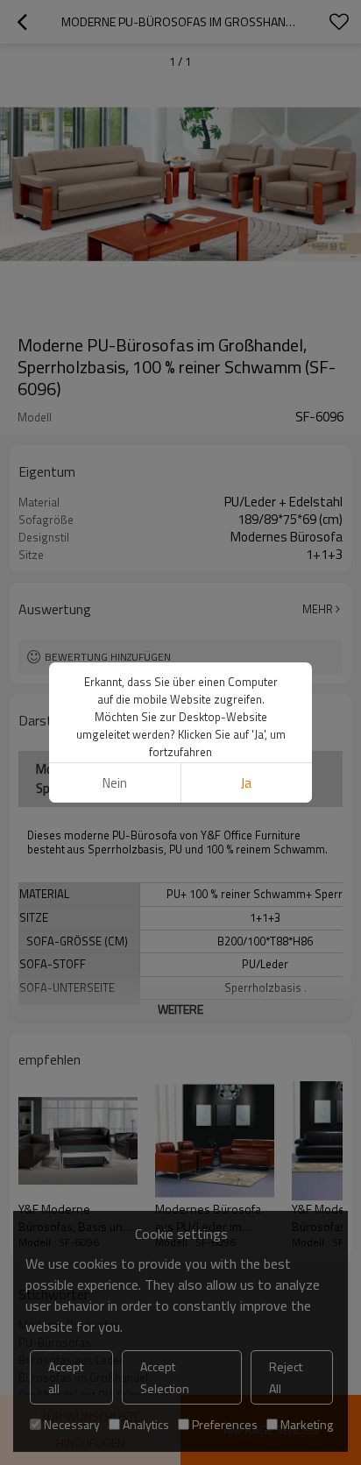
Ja (246, 783)
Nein (115, 783)
